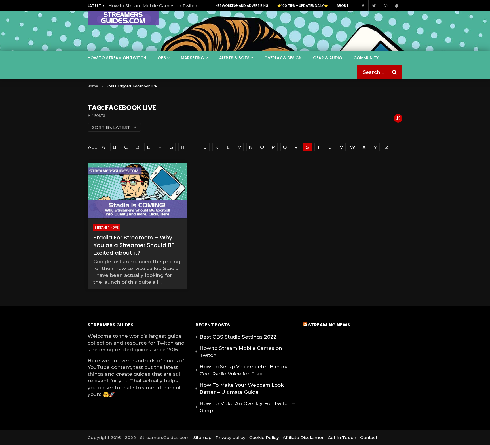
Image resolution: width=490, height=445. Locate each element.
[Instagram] (385, 5)
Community (366, 58)
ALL (92, 147)
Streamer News (107, 228)
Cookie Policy (264, 437)
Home (93, 86)
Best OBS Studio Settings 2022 (238, 337)
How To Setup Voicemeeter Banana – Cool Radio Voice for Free (246, 370)
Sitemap (202, 437)
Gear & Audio (327, 58)
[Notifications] (396, 5)
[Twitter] (374, 5)
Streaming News (329, 325)
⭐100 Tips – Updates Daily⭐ (302, 5)
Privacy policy (230, 437)
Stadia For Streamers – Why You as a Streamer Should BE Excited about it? (133, 245)
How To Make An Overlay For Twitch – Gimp (247, 407)
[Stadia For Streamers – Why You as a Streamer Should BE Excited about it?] (137, 191)
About (343, 5)
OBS (162, 58)
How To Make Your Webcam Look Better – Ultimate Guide (242, 388)
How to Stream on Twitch (117, 58)
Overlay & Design (283, 58)
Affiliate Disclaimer (303, 437)
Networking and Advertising (242, 5)
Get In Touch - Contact (352, 437)
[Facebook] (362, 5)
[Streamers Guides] (123, 18)
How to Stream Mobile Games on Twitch (152, 5)
